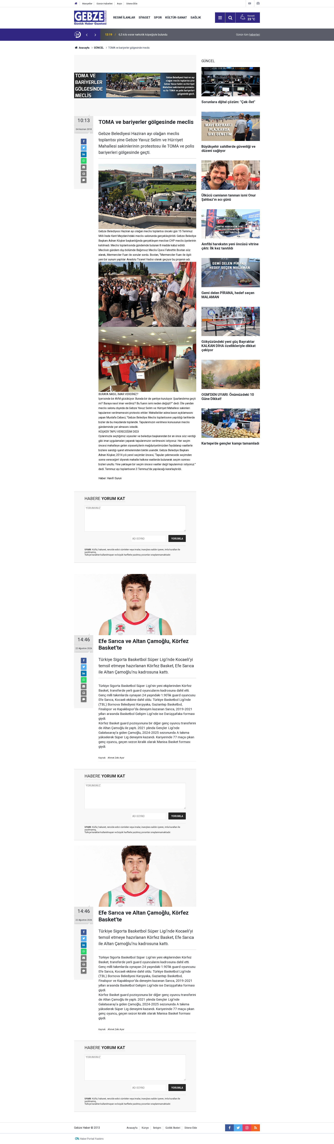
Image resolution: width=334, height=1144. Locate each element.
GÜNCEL (99, 47)
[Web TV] (250, 3)
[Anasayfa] (76, 3)
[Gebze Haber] (90, 17)
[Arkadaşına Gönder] (83, 167)
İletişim (157, 1127)
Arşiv (119, 3)
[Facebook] (83, 141)
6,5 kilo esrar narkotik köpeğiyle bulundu (143, 34)
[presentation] (86, 35)
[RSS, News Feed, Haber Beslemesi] (255, 1127)
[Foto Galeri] (258, 3)
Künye (145, 1127)
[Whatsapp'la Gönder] (83, 161)
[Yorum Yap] (83, 180)
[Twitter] (83, 148)
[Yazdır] (83, 173)
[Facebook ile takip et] (229, 1127)
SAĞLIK (195, 17)
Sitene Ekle (131, 3)
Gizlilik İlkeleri (172, 1127)
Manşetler (87, 3)
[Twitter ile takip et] (238, 1127)
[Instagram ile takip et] (246, 1127)
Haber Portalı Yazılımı (92, 1138)
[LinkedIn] (83, 154)
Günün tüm (248, 34)
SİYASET (144, 17)
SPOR (158, 17)
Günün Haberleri (105, 3)
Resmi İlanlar (124, 17)
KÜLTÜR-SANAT (176, 17)
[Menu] (220, 17)
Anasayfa (83, 47)
